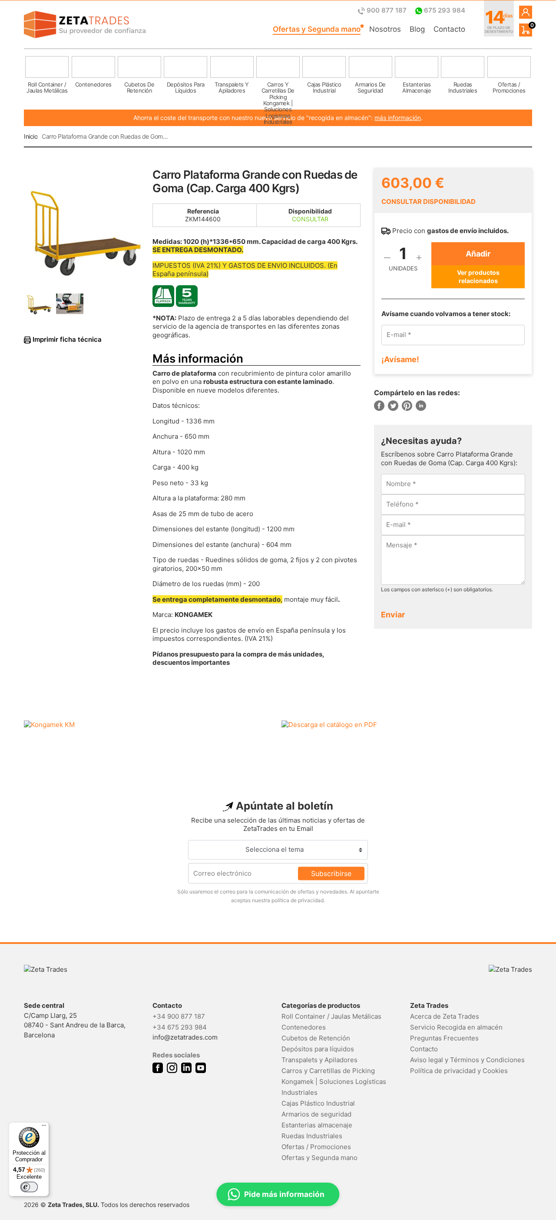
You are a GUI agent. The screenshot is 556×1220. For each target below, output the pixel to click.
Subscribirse (331, 873)
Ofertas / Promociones (316, 1147)
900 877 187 (386, 10)
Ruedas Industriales (311, 1136)
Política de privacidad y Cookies (459, 1071)
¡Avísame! (400, 359)
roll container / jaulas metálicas (46, 87)
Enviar (393, 614)
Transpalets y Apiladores (319, 1060)
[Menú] (44, 1127)
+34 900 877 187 (178, 1016)
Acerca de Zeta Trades (444, 1016)
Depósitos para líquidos (317, 1049)
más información (397, 117)
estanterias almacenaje (416, 87)
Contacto (449, 29)
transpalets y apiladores (232, 87)
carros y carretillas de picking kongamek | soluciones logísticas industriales (278, 92)
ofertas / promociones (509, 87)
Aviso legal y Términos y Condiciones (467, 1060)
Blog (417, 29)
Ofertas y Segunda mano (317, 29)
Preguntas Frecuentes (444, 1038)
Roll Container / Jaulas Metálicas (331, 1016)
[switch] (29, 1187)
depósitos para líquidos (186, 87)
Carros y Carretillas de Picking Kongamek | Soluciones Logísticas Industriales (333, 1082)
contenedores (93, 84)
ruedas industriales (462, 87)
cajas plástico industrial (324, 87)
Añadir (478, 253)
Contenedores (303, 1027)
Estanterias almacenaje (316, 1125)
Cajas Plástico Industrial (318, 1103)
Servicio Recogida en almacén (456, 1027)
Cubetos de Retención (315, 1038)
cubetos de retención (139, 87)
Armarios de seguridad (316, 1114)
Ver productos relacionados (478, 276)
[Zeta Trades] (85, 24)
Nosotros (385, 29)
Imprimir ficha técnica (66, 339)
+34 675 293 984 (179, 1027)
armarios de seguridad (370, 87)
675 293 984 (443, 10)
